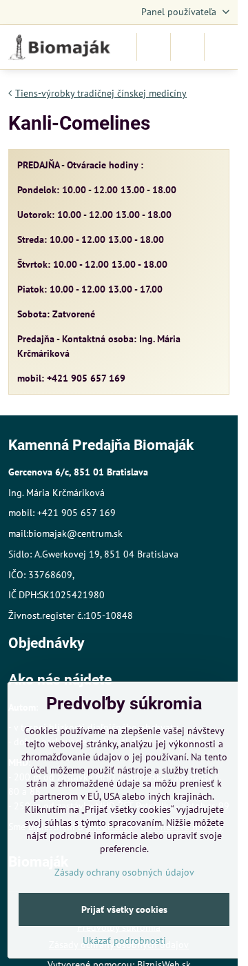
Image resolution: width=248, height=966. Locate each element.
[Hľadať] (153, 47)
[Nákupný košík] (187, 47)
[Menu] (221, 47)
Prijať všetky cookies (124, 909)
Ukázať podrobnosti (124, 940)
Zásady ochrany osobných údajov (124, 872)
